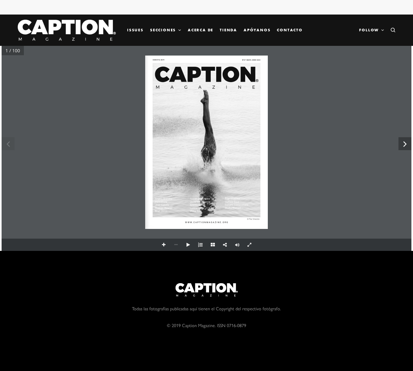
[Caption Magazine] (67, 30)
